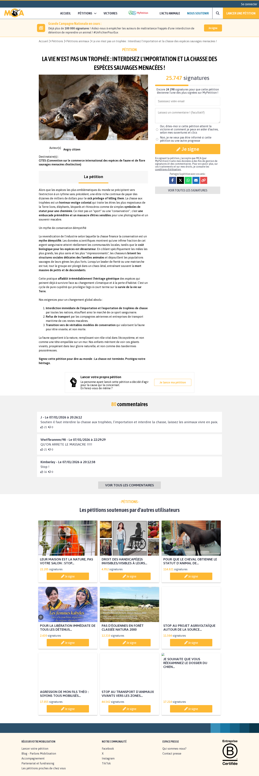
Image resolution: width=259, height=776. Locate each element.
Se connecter (249, 4)
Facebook (108, 752)
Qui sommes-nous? (174, 752)
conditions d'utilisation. (168, 169)
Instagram (108, 762)
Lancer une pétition (240, 13)
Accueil (65, 13)
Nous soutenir (198, 13)
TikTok (106, 767)
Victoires (110, 13)
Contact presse (171, 757)
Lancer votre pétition (34, 752)
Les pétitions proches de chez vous (43, 772)
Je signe (213, 28)
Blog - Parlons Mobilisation (38, 757)
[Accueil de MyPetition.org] (14, 13)
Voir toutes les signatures (187, 190)
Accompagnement (33, 762)
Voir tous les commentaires (129, 485)
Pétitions (57, 41)
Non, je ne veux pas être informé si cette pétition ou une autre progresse (185, 139)
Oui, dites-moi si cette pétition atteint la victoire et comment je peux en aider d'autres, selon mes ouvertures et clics (189, 129)
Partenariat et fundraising (37, 767)
